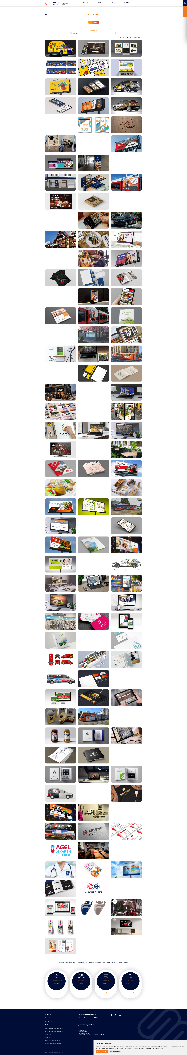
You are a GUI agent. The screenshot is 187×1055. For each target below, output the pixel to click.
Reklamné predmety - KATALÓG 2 (54, 1031)
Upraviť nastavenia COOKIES (53, 1043)
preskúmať (56, 993)
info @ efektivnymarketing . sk (86, 1024)
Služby (98, 3)
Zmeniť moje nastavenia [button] (114, 1051)
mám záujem (93, 22)
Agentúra (84, 3)
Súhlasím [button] (98, 1051)
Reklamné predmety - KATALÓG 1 (54, 1028)
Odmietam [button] (104, 1051)
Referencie (113, 3)
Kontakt (127, 3)
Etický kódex (48, 1034)
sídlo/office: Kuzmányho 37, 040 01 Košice (89, 1017)
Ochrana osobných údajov (53, 1040)
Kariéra (47, 1037)
